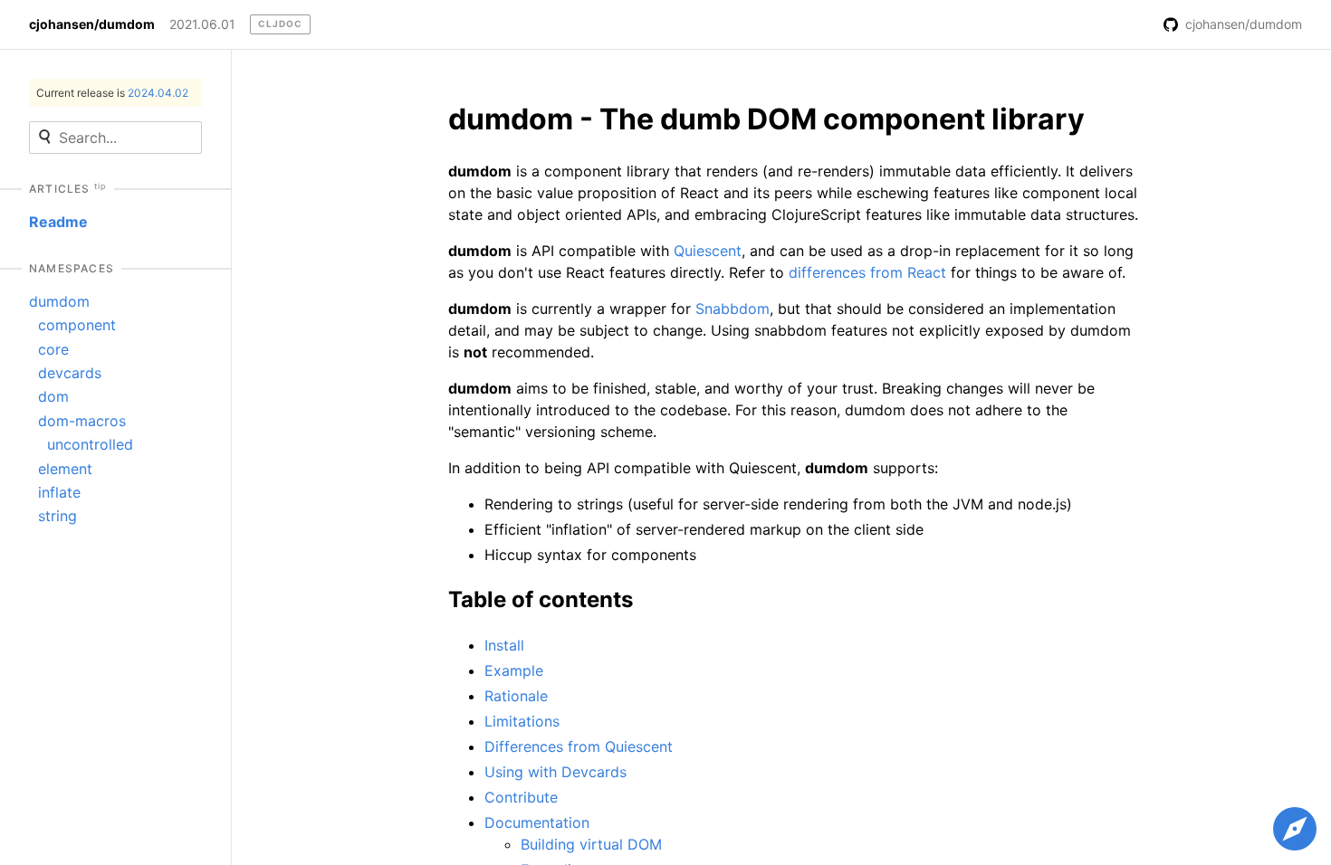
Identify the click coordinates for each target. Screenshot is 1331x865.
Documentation (536, 822)
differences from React (867, 272)
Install (504, 645)
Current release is (112, 93)
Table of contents (540, 599)
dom (53, 396)
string (57, 516)
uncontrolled (90, 444)
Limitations (522, 721)
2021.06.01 (202, 24)
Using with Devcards (555, 772)
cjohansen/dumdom (92, 24)
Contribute (521, 797)
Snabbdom (732, 308)
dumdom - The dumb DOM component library (766, 119)
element (65, 469)
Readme (58, 222)
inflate (59, 492)
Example (513, 670)
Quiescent (708, 251)
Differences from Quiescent (578, 746)
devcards (69, 373)
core (53, 349)
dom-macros (82, 421)
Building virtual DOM (591, 844)
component (77, 325)
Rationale (516, 696)
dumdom (59, 301)
